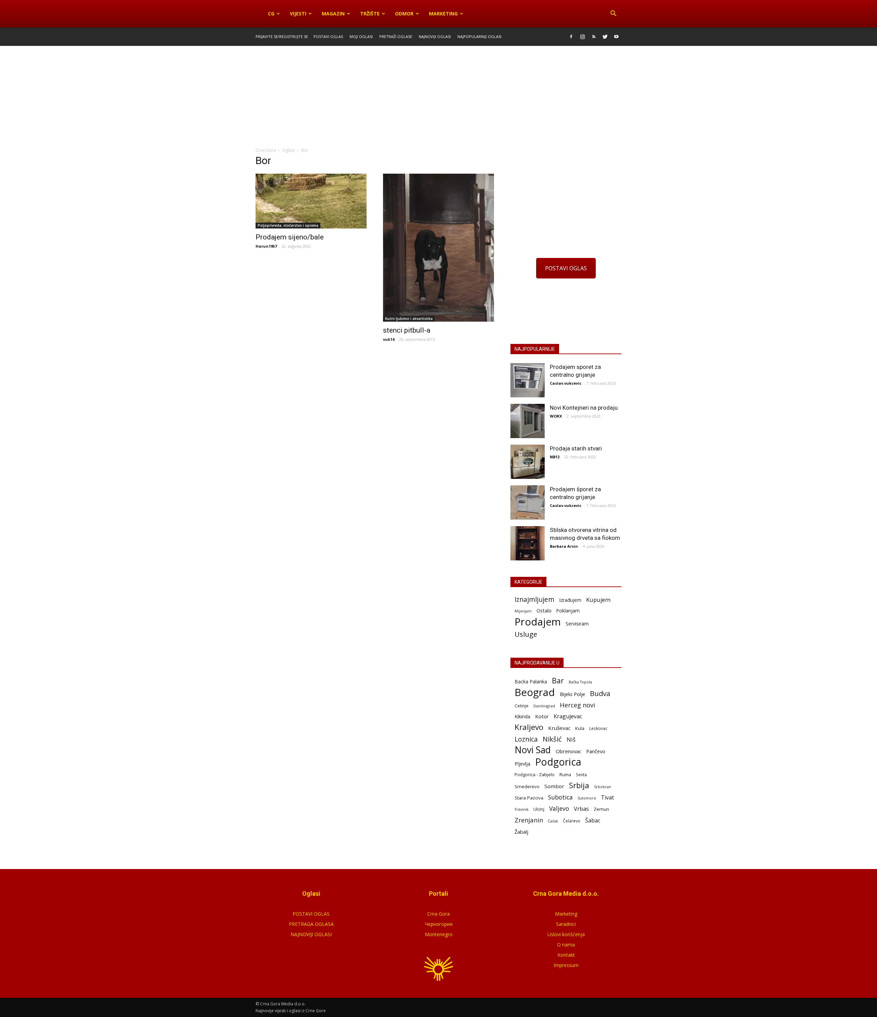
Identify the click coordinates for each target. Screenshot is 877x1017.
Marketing (443, 13)
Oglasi (288, 150)
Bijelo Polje (572, 694)
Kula (579, 728)
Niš (571, 739)
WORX (556, 416)
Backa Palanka (531, 681)
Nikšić (552, 739)
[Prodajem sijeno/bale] (311, 201)
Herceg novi (577, 704)
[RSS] (594, 36)
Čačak (553, 821)
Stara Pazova (529, 798)
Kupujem (598, 600)
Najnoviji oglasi (435, 36)
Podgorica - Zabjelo (535, 774)
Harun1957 (266, 246)
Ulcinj (538, 809)
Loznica (526, 739)
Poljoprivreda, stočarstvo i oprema (288, 225)
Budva (600, 693)
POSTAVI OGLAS (566, 268)
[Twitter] (605, 36)
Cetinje (522, 706)
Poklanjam (568, 610)
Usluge (526, 634)
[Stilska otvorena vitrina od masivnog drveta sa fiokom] (527, 543)
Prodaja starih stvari (576, 448)
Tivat (607, 797)
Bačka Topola (580, 681)
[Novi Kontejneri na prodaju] (527, 421)
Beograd (535, 692)
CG (271, 13)
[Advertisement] (438, 97)
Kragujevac (568, 716)
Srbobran (602, 786)
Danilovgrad (544, 705)
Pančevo (595, 751)
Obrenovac (568, 751)
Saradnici (566, 924)
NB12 (554, 456)
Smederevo (527, 786)
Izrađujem (570, 600)
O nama (566, 944)
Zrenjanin (529, 819)
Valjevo (559, 808)
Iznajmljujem (534, 599)
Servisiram (577, 623)
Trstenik (522, 809)
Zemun (601, 809)
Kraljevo (529, 727)
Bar (558, 680)
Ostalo (544, 610)
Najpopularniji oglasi (479, 36)
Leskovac (598, 728)
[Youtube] (616, 36)
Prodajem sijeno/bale (290, 237)
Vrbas (581, 809)
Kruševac (559, 727)
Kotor (542, 716)
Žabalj (521, 831)
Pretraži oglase (395, 36)
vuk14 (388, 339)
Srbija (579, 785)
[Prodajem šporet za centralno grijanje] (527, 502)
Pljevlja (522, 763)
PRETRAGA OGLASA (311, 924)
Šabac (592, 820)
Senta (581, 774)
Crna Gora (438, 913)
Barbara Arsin (564, 546)
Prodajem (538, 621)
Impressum (566, 965)
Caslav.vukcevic (565, 383)
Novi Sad (533, 750)
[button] (613, 13)
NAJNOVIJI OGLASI (311, 934)
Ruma (565, 774)
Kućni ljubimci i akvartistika (409, 318)
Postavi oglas (328, 36)
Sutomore (587, 798)
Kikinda (522, 716)
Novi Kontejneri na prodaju (584, 407)
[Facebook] (571, 36)
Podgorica (558, 762)
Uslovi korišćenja (566, 934)
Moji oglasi (361, 36)
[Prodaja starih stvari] (527, 462)
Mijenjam (523, 611)
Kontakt (566, 955)
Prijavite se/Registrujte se (282, 36)
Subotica (560, 797)
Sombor (554, 786)
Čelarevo (571, 821)
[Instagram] (582, 36)
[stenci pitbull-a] (438, 248)
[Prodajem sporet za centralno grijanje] (527, 380)
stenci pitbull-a (406, 330)
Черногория (439, 924)
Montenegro (439, 934)
